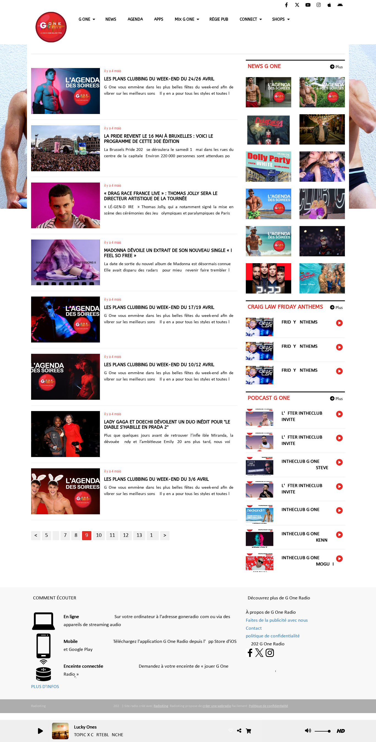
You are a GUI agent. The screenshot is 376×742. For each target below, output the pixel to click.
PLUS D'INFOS (45, 686)
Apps (158, 19)
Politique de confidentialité (268, 706)
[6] (56, 535)
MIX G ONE (184, 19)
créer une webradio (217, 706)
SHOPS (278, 19)
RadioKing (161, 706)
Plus (338, 67)
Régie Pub (218, 19)
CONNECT (248, 19)
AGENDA (135, 19)
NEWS (110, 19)
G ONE (84, 19)
